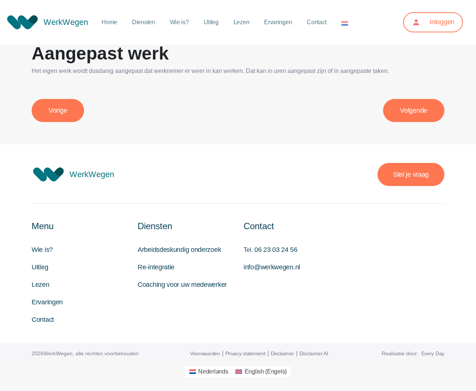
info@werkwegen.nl (272, 267)
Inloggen (441, 22)
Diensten (143, 22)
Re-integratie (156, 267)
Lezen (242, 22)
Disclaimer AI (313, 353)
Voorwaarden (205, 353)
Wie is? (179, 22)
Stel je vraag (411, 174)
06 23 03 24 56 (276, 249)
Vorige (58, 110)
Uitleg (211, 22)
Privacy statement (245, 353)
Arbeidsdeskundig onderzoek (179, 249)
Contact (317, 22)
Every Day (432, 353)
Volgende (413, 110)
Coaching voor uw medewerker (182, 284)
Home (109, 22)
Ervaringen (278, 22)
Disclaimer (282, 353)
